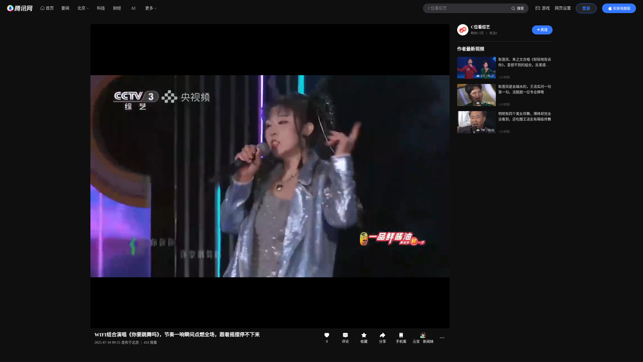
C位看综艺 (480, 27)
